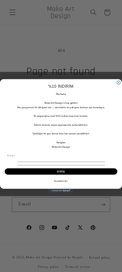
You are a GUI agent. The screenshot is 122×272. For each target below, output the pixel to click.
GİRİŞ (61, 171)
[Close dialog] (119, 83)
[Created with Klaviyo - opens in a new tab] (61, 191)
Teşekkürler (61, 181)
